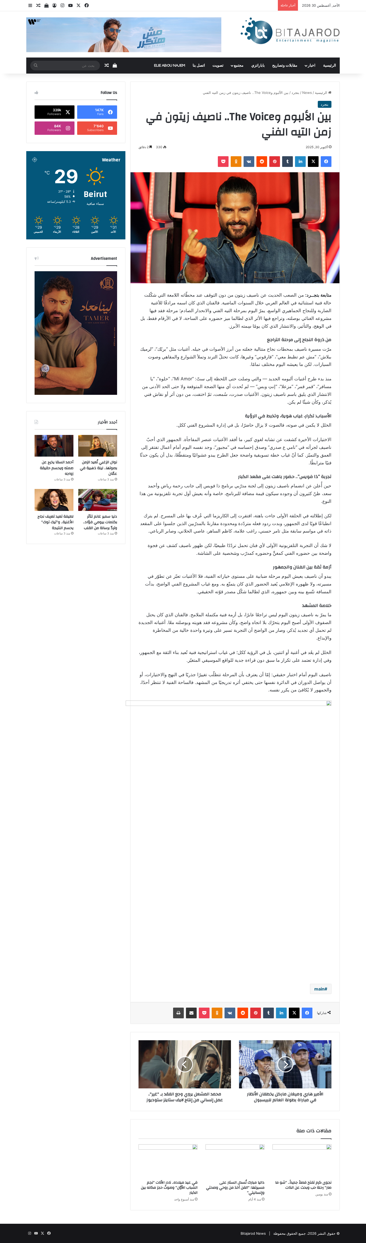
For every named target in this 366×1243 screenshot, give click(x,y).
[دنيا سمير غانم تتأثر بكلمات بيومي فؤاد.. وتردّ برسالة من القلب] (97, 500)
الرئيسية (329, 65)
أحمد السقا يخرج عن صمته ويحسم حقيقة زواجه (56, 468)
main (319, 989)
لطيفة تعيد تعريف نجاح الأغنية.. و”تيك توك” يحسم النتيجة (55, 522)
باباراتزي (258, 65)
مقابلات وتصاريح (284, 65)
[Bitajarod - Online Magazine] (290, 32)
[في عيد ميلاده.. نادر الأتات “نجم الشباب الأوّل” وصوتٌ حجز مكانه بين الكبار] (168, 1160)
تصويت (217, 65)
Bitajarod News (253, 1233)
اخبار (311, 65)
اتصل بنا (199, 65)
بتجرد (295, 92)
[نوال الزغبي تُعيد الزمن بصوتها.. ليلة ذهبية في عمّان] (97, 446)
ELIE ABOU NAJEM (169, 65)
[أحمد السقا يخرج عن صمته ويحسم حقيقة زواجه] (54, 446)
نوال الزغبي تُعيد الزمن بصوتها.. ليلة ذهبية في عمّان (98, 468)
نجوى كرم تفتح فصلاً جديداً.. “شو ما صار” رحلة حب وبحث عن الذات (303, 1185)
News (307, 92)
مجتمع (239, 65)
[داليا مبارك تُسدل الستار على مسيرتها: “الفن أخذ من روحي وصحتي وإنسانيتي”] (235, 1160)
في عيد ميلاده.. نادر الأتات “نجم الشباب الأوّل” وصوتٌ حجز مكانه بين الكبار (169, 1187)
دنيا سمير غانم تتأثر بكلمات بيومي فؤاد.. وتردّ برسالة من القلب (100, 522)
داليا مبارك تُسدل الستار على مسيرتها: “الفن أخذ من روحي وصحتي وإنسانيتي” (235, 1187)
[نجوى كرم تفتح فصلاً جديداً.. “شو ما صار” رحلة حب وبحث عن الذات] (301, 1160)
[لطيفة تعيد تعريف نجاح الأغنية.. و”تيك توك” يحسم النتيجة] (54, 500)
